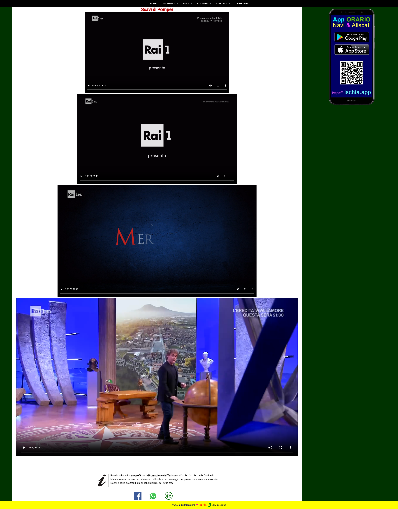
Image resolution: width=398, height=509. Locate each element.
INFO (186, 3)
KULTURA (202, 3)
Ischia (203, 504)
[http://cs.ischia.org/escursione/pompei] (169, 495)
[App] (352, 56)
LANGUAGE (242, 3)
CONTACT (221, 3)
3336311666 (219, 505)
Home (153, 3)
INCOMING (169, 3)
